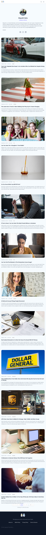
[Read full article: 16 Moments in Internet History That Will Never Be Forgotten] (23, 441)
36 (30, 504)
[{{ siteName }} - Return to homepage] (2, 2)
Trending (13, 455)
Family (13, 337)
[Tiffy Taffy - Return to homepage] (23, 515)
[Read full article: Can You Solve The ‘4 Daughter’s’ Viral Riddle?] (23, 129)
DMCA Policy (17, 522)
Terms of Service (33, 522)
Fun (14, 143)
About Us (11, 522)
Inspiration (14, 376)
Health (13, 63)
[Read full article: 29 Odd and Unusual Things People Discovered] (23, 284)
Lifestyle (15, 104)
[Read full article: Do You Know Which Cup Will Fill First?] (23, 168)
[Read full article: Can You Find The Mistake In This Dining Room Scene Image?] (23, 245)
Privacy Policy (25, 522)
